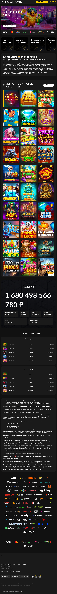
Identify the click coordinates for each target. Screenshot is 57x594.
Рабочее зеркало (7, 569)
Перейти (7, 48)
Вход (52, 1)
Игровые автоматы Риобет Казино (13, 564)
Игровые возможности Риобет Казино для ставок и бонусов (22, 400)
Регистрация (42, 1)
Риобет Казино (13, 2)
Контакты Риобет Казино (10, 571)
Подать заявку (9, 25)
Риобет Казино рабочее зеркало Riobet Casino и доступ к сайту (23, 402)
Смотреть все (48, 85)
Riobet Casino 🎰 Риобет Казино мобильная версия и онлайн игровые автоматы (27, 403)
